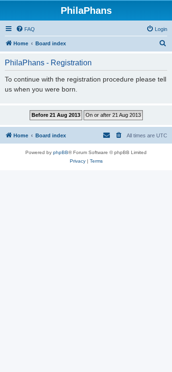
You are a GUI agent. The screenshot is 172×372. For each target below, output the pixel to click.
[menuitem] (25, 29)
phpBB (60, 152)
